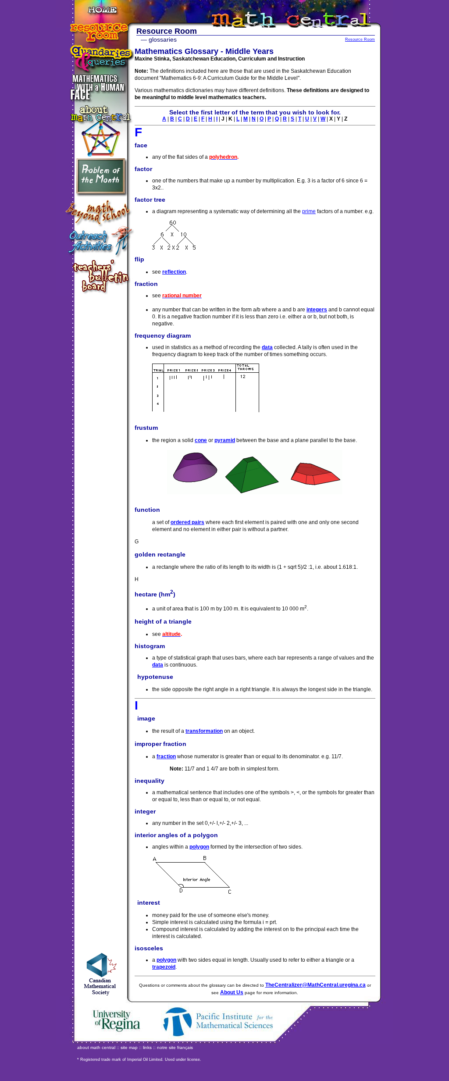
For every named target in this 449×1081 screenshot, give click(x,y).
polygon (199, 847)
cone (201, 440)
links (147, 1047)
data (267, 347)
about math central (96, 1047)
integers (316, 310)
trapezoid (163, 967)
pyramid (224, 440)
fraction (166, 756)
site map (129, 1047)
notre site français (175, 1047)
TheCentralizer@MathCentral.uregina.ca (315, 985)
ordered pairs (187, 522)
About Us (231, 992)
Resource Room (360, 39)
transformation (204, 731)
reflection (174, 272)
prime (309, 211)
